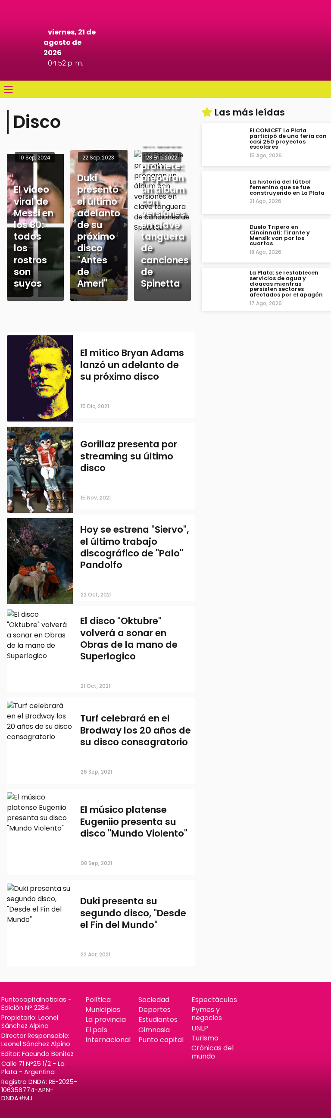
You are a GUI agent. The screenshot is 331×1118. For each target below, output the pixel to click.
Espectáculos (214, 1000)
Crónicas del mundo (212, 1052)
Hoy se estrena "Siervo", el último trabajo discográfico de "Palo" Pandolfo (134, 547)
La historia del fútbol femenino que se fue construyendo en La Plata (287, 187)
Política (98, 1000)
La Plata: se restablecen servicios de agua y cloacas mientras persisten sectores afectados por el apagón (286, 283)
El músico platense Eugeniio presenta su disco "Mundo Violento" (133, 821)
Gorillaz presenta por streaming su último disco (128, 455)
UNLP (199, 1028)
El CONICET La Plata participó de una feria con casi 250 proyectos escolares (288, 138)
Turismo (205, 1038)
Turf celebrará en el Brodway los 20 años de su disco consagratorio (135, 730)
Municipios (102, 1010)
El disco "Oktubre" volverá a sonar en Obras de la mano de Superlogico (129, 639)
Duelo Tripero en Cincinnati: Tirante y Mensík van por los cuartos (280, 235)
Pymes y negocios (206, 1014)
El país (96, 1030)
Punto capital (161, 1040)
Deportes (154, 1010)
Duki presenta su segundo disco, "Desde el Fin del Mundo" (133, 912)
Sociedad (153, 1000)
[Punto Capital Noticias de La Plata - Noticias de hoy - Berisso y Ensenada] (165, 69)
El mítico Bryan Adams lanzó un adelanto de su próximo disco (132, 364)
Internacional (108, 1040)
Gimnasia (154, 1030)
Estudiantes (158, 1019)
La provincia (105, 1019)
